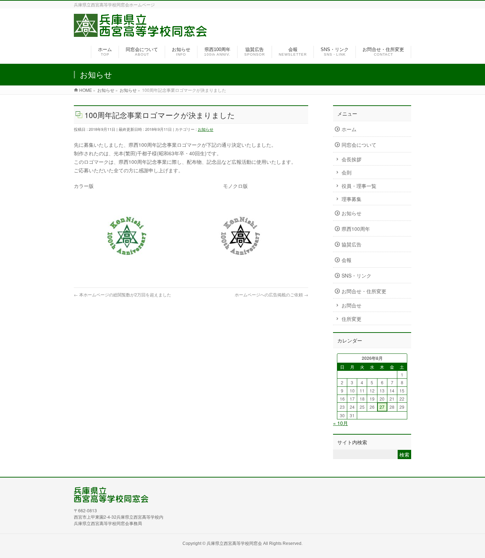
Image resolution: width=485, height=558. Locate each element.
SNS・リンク (356, 275)
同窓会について (359, 144)
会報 (347, 259)
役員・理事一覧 (359, 185)
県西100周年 (356, 228)
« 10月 (340, 422)
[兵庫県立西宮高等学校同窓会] (140, 32)
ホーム (349, 129)
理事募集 (351, 198)
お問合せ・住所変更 (364, 291)
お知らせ (205, 129)
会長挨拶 (351, 159)
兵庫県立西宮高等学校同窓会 (234, 543)
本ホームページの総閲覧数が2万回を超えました (122, 294)
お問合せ (351, 305)
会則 (347, 172)
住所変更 (351, 318)
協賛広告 (351, 244)
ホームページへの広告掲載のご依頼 (271, 294)
